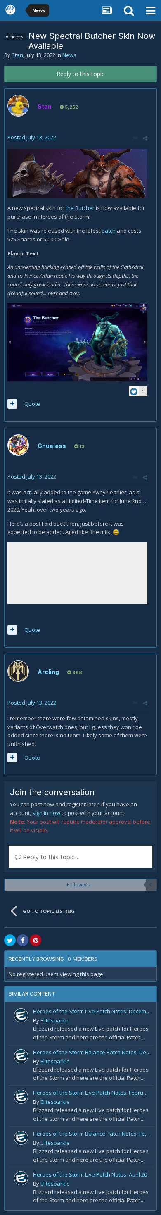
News (69, 55)
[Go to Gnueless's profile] (18, 445)
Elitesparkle (55, 1020)
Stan (17, 55)
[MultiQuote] (12, 404)
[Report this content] (134, 138)
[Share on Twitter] (10, 940)
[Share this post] (145, 138)
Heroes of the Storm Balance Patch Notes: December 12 (92, 1052)
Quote (32, 403)
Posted (31, 137)
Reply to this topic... (49, 857)
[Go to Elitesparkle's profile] (21, 1015)
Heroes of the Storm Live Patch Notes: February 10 (92, 1092)
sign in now (46, 813)
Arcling (48, 671)
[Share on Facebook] (22, 940)
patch (109, 230)
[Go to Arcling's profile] (18, 671)
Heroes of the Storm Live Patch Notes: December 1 (92, 1011)
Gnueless (52, 445)
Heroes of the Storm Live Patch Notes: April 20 (90, 1174)
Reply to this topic (80, 74)
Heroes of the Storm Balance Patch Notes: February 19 (92, 1133)
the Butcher (80, 208)
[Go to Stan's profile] (18, 106)
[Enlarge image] (77, 173)
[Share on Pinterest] (35, 940)
